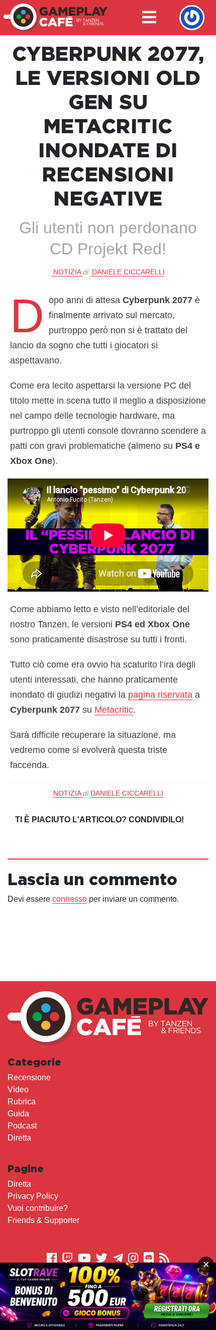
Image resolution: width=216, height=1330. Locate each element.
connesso (69, 899)
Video (18, 1089)
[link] (108, 1296)
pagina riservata (160, 695)
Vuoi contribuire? (38, 1208)
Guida (18, 1113)
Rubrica (22, 1101)
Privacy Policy (33, 1196)
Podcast (22, 1125)
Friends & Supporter (43, 1220)
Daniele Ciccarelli (128, 272)
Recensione (29, 1077)
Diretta (19, 1137)
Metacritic (113, 710)
